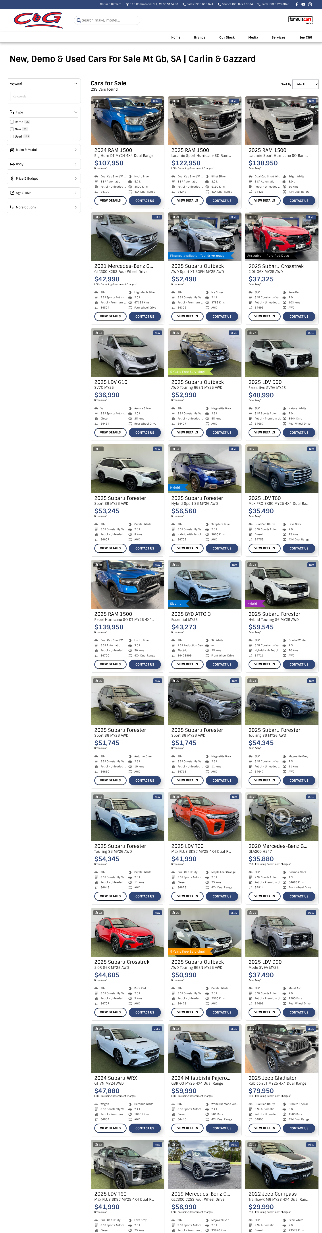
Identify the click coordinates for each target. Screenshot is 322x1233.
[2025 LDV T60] (281, 468)
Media (253, 37)
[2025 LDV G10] (127, 352)
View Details (110, 200)
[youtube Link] (303, 4)
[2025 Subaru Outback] (204, 236)
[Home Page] (38, 20)
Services (278, 37)
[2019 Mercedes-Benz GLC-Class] (204, 1164)
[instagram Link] (310, 4)
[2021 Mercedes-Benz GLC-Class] (127, 236)
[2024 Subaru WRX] (127, 1048)
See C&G (305, 37)
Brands (199, 37)
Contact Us (144, 201)
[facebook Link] (296, 4)
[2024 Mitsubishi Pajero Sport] (204, 1048)
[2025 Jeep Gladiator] (281, 1048)
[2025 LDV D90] (281, 352)
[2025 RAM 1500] (204, 120)
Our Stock (227, 37)
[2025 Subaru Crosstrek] (281, 236)
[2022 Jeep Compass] (281, 1164)
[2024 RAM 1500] (127, 120)
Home (176, 37)
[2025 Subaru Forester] (127, 468)
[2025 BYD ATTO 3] (204, 584)
